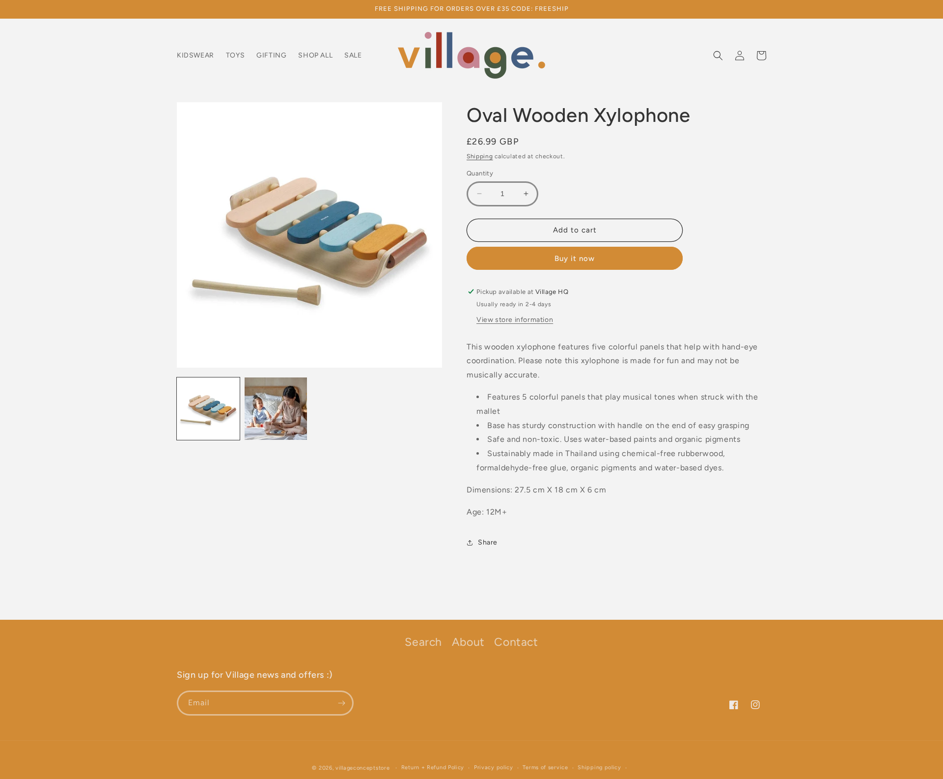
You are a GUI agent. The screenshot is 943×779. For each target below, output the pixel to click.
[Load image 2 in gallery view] (276, 408)
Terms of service (545, 767)
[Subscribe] (341, 703)
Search (423, 642)
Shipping (480, 156)
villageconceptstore (362, 768)
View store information (514, 320)
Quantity (480, 173)
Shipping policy (599, 767)
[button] (718, 55)
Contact (516, 642)
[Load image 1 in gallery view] (208, 408)
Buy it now (575, 258)
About (468, 642)
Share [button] (488, 542)
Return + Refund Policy (432, 767)
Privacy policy (493, 767)
